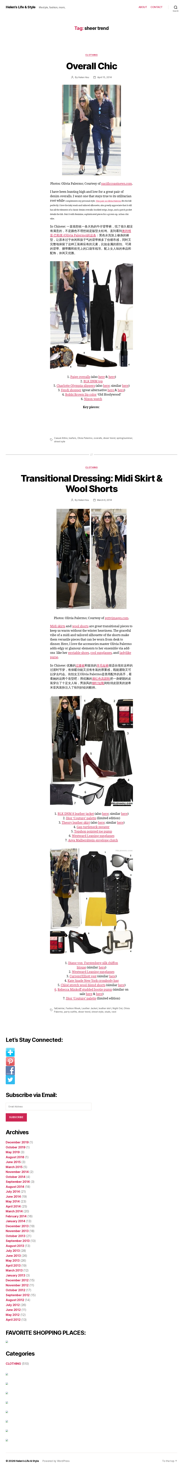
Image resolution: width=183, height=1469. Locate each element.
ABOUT (143, 7)
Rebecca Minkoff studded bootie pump (85, 990)
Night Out (118, 1008)
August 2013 (15, 1246)
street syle (59, 441)
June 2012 (13, 1310)
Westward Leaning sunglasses (93, 836)
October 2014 (15, 1177)
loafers (72, 438)
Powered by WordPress (56, 1460)
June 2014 (13, 1196)
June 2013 (13, 1255)
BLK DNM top (93, 381)
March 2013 (14, 1270)
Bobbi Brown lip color (81, 395)
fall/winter (59, 1008)
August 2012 (15, 1300)
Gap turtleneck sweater (93, 827)
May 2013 (13, 1260)
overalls (98, 438)
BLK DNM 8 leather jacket (76, 814)
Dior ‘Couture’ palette (81, 818)
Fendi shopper (71, 390)
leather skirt (105, 1008)
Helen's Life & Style (20, 7)
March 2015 (14, 1167)
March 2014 (14, 1211)
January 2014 (15, 1221)
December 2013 (17, 1226)
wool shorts (80, 626)
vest (114, 1011)
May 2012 (13, 1315)
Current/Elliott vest (83, 976)
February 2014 (16, 1216)
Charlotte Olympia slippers (76, 386)
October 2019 (15, 1147)
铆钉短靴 (98, 683)
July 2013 (13, 1250)
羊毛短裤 (103, 666)
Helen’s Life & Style (27, 1460)
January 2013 (15, 1275)
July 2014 (13, 1191)
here (101, 377)
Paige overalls (80, 377)
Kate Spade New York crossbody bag (93, 981)
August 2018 (15, 1157)
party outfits (70, 1011)
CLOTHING (91, 55)
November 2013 (17, 1231)
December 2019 (17, 1142)
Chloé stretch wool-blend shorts (83, 985)
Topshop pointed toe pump (93, 831)
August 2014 (15, 1187)
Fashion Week (73, 1008)
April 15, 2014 (104, 77)
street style (98, 1011)
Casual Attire (61, 438)
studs (107, 1011)
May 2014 (13, 1201)
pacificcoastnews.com (116, 184)
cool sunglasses (101, 653)
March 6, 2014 (104, 500)
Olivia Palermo (85, 438)
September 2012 (18, 1295)
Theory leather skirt (76, 823)
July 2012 (13, 1305)
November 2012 (17, 1285)
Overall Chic (91, 65)
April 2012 (13, 1319)
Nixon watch (93, 399)
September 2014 (18, 1182)
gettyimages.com (116, 618)
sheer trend (109, 438)
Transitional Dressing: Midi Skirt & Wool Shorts (91, 483)
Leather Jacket (90, 1008)
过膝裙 (80, 666)
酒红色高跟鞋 (101, 679)
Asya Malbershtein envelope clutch (93, 840)
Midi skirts (57, 626)
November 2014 (17, 1172)
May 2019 (13, 1152)
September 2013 (18, 1241)
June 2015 (13, 1162)
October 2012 (15, 1290)
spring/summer (124, 438)
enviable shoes (78, 653)
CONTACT (157, 7)
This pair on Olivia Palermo (108, 201)
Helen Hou (83, 77)
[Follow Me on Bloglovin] (51, 1052)
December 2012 (17, 1280)
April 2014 (13, 1206)
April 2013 (13, 1265)
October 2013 (15, 1236)
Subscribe (16, 1117)
